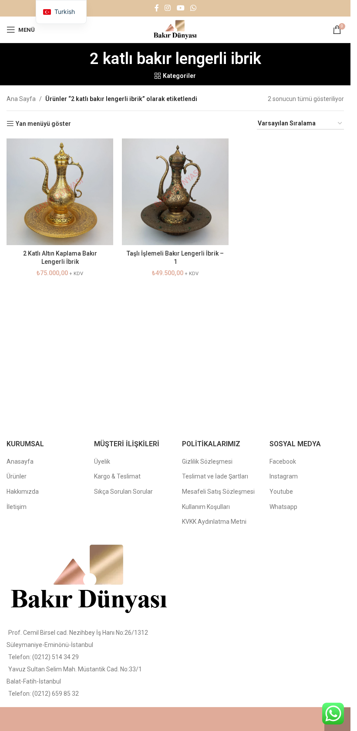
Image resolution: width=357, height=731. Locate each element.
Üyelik (102, 461)
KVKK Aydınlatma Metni (214, 521)
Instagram (283, 476)
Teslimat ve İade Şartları (215, 476)
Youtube (281, 491)
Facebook (282, 461)
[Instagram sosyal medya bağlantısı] (168, 8)
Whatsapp (283, 506)
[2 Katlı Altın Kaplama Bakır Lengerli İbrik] (60, 191)
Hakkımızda (23, 491)
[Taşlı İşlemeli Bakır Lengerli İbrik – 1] (175, 191)
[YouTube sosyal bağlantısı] (180, 8)
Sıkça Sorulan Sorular (123, 491)
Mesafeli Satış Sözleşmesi (218, 491)
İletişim (17, 506)
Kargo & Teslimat (117, 476)
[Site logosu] (175, 29)
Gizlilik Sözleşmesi (207, 461)
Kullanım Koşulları (206, 506)
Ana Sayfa (21, 98)
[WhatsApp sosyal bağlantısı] (193, 8)
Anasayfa (20, 461)
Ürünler (17, 476)
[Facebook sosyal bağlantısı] (157, 8)
